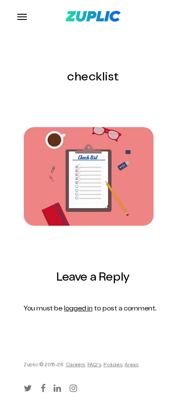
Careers (75, 365)
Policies (112, 365)
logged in (78, 309)
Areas (131, 365)
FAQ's (94, 365)
